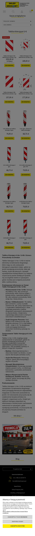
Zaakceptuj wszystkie (17, 526)
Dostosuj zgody (17, 521)
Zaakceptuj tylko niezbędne (17, 517)
